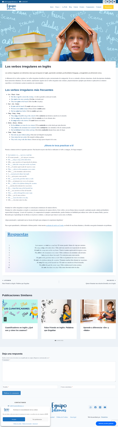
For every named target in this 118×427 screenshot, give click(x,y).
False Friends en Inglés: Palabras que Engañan (15, 282)
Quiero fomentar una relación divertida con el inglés (101, 282)
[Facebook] (107, 1)
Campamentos (90, 7)
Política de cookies (17, 423)
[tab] (55, 340)
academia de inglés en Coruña (55, 225)
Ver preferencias (37, 419)
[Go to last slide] (5, 319)
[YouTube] (114, 1)
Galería (76, 7)
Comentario (6, 360)
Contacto (98, 7)
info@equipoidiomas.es (17, 406)
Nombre (6, 387)
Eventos (82, 7)
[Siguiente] (112, 319)
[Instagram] (110, 1)
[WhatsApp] (104, 1)
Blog (70, 7)
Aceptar (14, 419)
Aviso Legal (35, 423)
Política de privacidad (27, 423)
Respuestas (17, 234)
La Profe (64, 7)
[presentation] (20, 311)
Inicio (51, 7)
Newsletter (108, 7)
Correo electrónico (67, 387)
